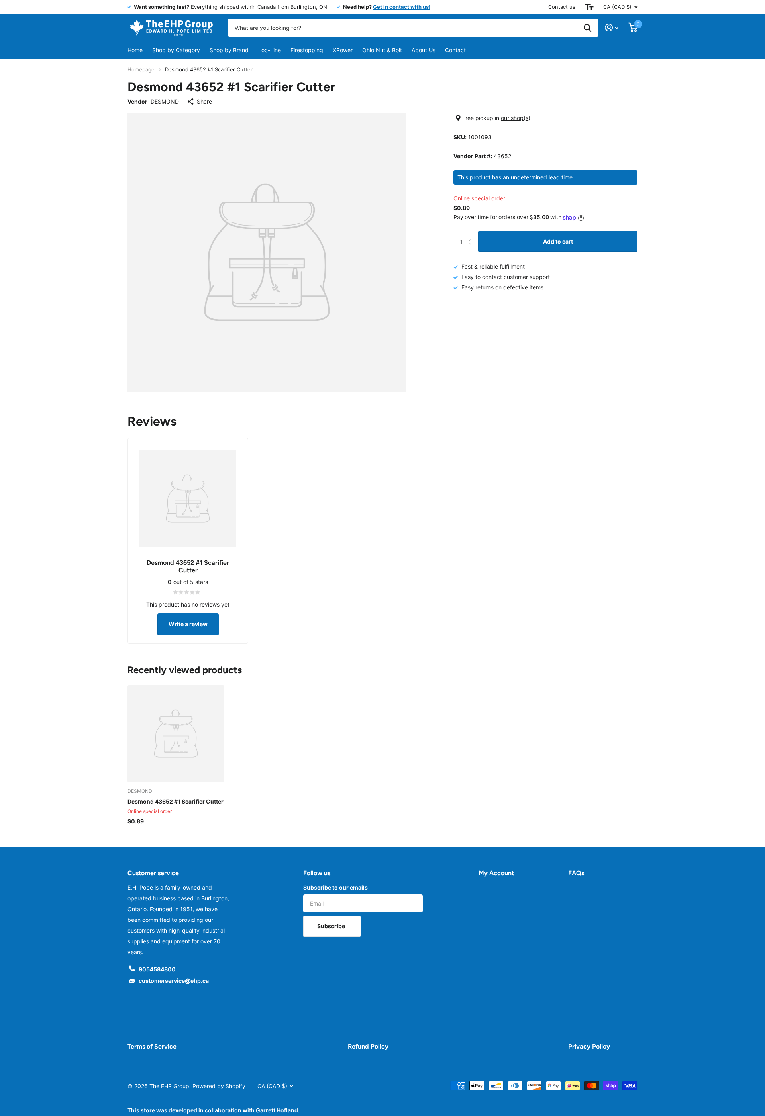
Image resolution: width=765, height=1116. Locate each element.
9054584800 (157, 969)
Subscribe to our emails (335, 887)
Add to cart (558, 241)
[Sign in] (612, 28)
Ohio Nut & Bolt (382, 50)
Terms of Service (152, 1046)
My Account (496, 873)
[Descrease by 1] (472, 249)
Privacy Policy (589, 1046)
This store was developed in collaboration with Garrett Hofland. (214, 1110)
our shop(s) (515, 117)
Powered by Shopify (218, 1086)
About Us (423, 50)
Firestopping (306, 50)
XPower (343, 50)
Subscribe (331, 926)
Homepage (141, 69)
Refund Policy (368, 1046)
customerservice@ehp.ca (174, 980)
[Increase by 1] (472, 234)
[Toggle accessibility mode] (589, 7)
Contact (455, 50)
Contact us (561, 7)
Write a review (188, 624)
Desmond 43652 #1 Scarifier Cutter (176, 801)
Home (135, 50)
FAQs (576, 873)
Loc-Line (269, 50)
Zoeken (587, 28)
